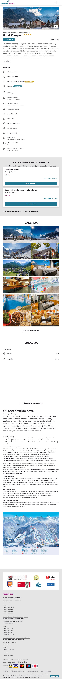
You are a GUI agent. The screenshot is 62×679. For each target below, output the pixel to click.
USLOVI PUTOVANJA (31, 211)
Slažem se (54, 676)
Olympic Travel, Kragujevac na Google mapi (16, 638)
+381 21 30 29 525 (8, 649)
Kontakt (5, 671)
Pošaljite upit (31, 183)
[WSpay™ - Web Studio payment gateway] (7, 665)
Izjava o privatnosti (46, 671)
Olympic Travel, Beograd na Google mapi (15, 617)
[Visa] (16, 666)
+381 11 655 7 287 (8, 613)
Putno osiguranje (32, 671)
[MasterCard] (22, 666)
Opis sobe (7, 175)
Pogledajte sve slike (31, 330)
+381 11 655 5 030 (8, 607)
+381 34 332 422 (8, 628)
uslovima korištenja (34, 677)
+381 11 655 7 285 (8, 609)
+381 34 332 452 (8, 630)
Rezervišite (9, 39)
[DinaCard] (35, 666)
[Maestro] (28, 666)
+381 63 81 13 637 (8, 655)
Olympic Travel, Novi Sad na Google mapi (15, 659)
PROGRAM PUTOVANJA (13, 211)
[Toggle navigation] (59, 2)
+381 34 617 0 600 (8, 634)
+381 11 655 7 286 (8, 611)
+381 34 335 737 (8, 632)
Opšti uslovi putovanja (17, 671)
